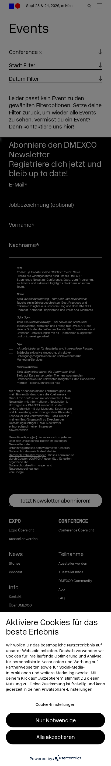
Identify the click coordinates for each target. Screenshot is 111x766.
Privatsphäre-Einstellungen (67, 689)
